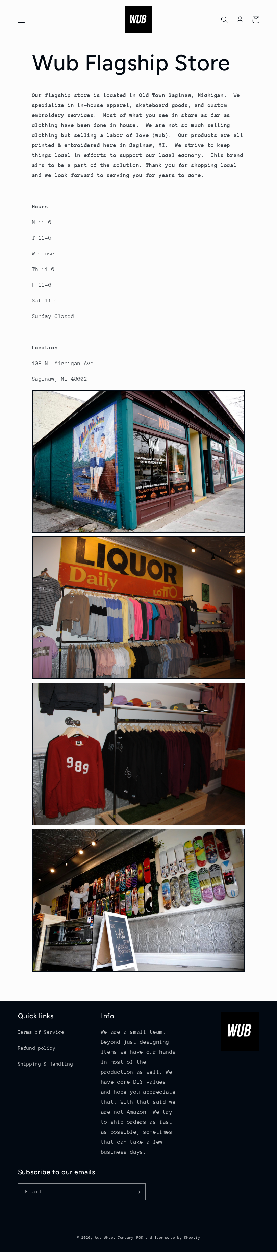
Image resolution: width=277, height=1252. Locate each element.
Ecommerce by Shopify (177, 1238)
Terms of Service (41, 1032)
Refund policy (37, 1048)
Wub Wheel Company (114, 1238)
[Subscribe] (137, 1191)
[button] (21, 19)
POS (139, 1238)
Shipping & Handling (45, 1064)
